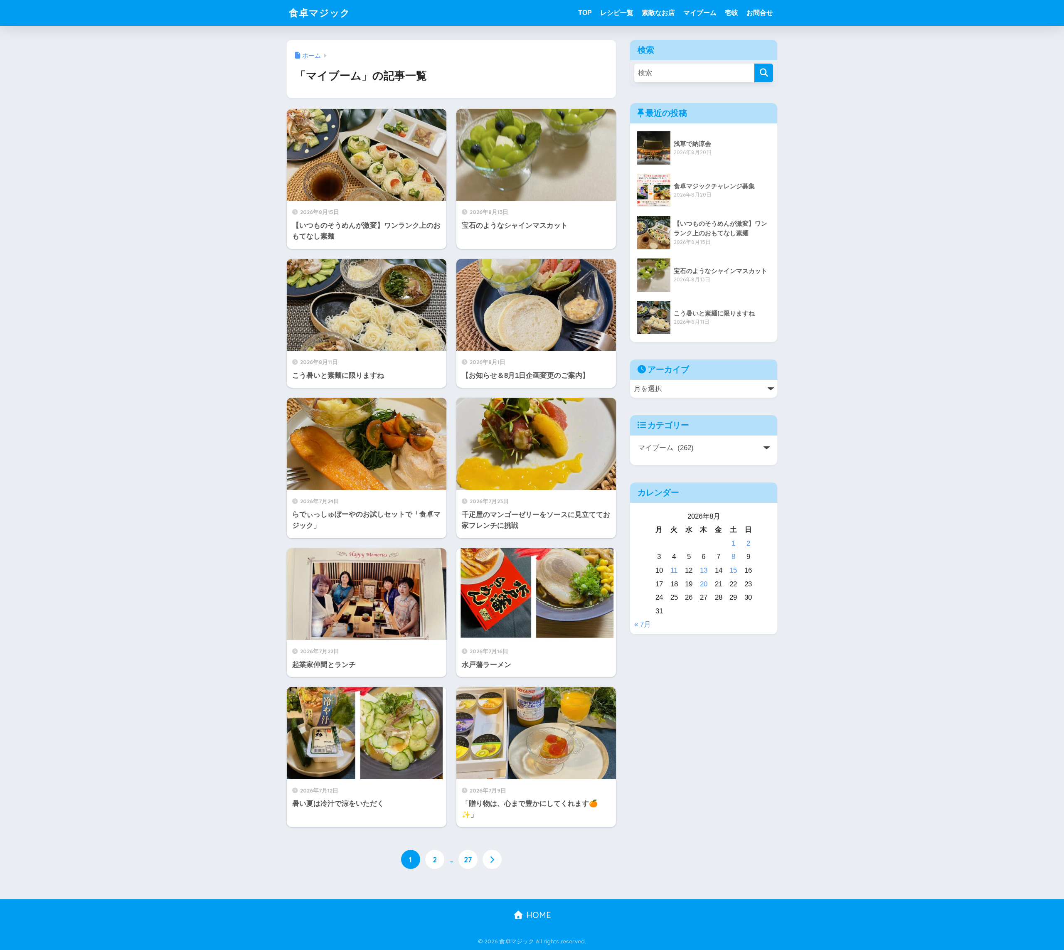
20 (703, 584)
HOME (537, 915)
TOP (585, 12)
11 (673, 570)
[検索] (763, 73)
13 (703, 570)
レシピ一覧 (616, 12)
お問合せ (759, 12)
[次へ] (492, 859)
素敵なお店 (658, 12)
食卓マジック (319, 13)
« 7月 (642, 624)
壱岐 (731, 12)
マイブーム (700, 12)
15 (733, 570)
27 (468, 859)
